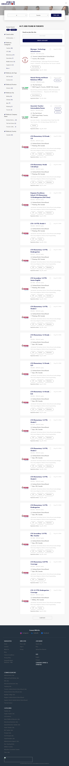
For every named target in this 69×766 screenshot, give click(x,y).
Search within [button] (10, 34)
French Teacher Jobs (9, 727)
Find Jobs (56, 15)
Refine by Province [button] (11, 84)
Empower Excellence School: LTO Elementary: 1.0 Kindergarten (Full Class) (40, 195)
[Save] (50, 49)
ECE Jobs (6, 680)
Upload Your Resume (41, 649)
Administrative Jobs (9, 675)
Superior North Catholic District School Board (15, 700)
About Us (6, 649)
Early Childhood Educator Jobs (12, 719)
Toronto (13, 29)
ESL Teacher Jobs (8, 730)
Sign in (21, 646)
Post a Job (22, 644)
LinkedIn (36, 633)
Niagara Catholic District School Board (14, 697)
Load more (42, 617)
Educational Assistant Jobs (11, 683)
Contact (6, 646)
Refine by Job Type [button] (11, 73)
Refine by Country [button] (11, 131)
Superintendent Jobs (9, 738)
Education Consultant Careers (12, 749)
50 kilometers (10, 38)
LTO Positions (7, 716)
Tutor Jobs (7, 752)
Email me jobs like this (29, 32)
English (37, 657)
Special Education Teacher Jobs (12, 724)
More (7, 68)
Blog (5, 652)
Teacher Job (7, 711)
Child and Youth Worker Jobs (11, 678)
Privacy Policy (7, 657)
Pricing (21, 649)
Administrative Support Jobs (11, 741)
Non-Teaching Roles (9, 744)
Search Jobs (39, 644)
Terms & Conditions (9, 655)
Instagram (25, 633)
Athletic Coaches (8, 746)
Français (38, 660)
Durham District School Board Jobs (13, 691)
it (7, 29)
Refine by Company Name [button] (10, 115)
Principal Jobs (7, 733)
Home (5, 644)
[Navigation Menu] (66, 3)
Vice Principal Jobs (9, 735)
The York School (8, 703)
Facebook (46, 633)
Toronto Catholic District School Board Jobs (15, 689)
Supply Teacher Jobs (9, 713)
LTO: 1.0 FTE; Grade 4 (38, 223)
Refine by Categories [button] (7, 43)
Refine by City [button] (10, 93)
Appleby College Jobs (9, 694)
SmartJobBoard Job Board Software (41, 763)
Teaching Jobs (7, 686)
